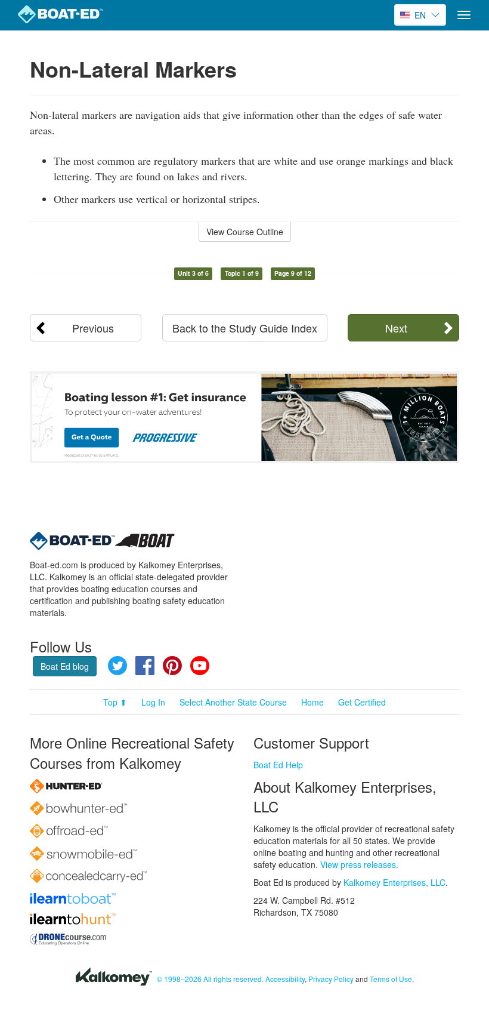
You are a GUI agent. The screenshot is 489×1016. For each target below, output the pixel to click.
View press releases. (359, 864)
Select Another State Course (233, 702)
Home (312, 702)
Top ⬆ (115, 702)
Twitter (117, 665)
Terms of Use (391, 979)
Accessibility (285, 979)
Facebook (144, 665)
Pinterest (172, 665)
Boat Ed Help (278, 765)
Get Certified (362, 702)
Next (396, 327)
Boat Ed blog (65, 666)
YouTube (199, 665)
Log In (153, 702)
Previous (93, 327)
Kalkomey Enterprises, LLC (394, 882)
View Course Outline (244, 232)
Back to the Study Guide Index (244, 327)
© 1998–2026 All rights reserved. (210, 979)
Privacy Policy (331, 979)
